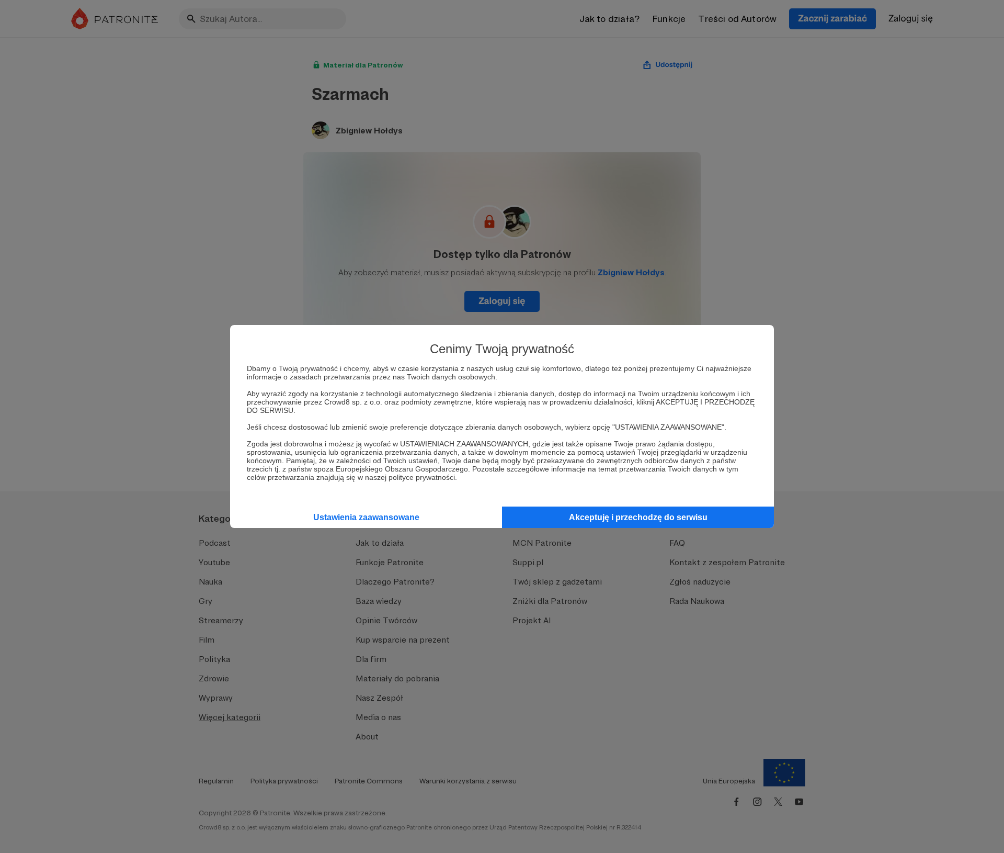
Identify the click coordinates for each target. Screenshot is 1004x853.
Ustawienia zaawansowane (366, 517)
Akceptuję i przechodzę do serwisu (638, 517)
